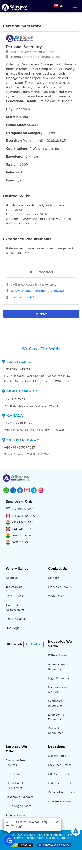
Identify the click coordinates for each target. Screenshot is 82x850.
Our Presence (57, 755)
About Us (12, 577)
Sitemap (65, 837)
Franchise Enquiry (60, 586)
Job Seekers (33, 644)
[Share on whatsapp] (6, 490)
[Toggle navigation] (75, 6)
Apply (41, 314)
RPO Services (14, 774)
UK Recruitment (58, 774)
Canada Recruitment (61, 792)
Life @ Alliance (16, 618)
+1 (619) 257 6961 (23, 509)
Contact (53, 577)
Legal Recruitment (60, 678)
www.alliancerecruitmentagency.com (39, 291)
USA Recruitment (59, 764)
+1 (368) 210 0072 (18, 423)
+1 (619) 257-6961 (18, 399)
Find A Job (14, 644)
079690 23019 (21, 535)
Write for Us (56, 596)
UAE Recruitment (59, 783)
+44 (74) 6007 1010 (19, 447)
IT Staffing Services (18, 806)
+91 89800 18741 (17, 369)
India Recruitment (60, 801)
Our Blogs (12, 628)
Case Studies (14, 596)
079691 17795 (21, 542)
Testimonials (14, 586)
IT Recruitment (58, 655)
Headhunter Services (19, 796)
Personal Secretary (24, 47)
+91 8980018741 (24, 297)
